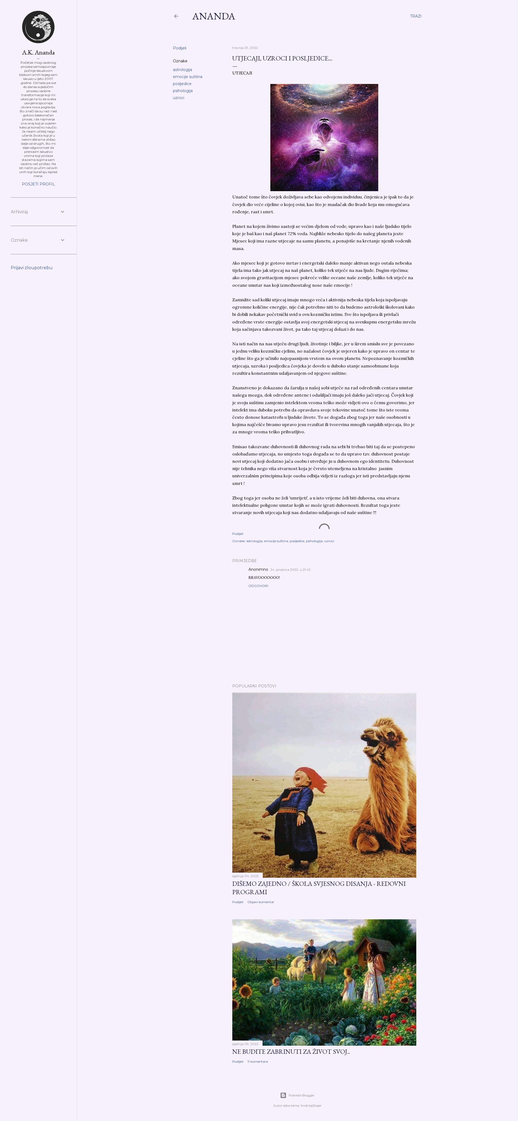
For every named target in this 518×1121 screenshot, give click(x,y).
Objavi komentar (260, 902)
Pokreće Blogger (302, 1095)
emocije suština (187, 76)
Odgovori (258, 586)
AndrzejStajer (311, 1105)
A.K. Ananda (38, 52)
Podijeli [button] (179, 48)
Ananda (213, 16)
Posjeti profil (38, 184)
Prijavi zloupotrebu (32, 267)
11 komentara (257, 1061)
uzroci (178, 97)
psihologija (183, 90)
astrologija (182, 69)
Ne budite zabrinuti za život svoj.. (291, 1051)
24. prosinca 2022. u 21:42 (290, 570)
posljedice (182, 83)
